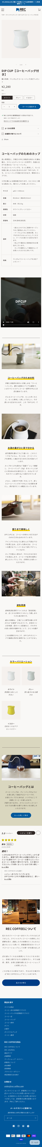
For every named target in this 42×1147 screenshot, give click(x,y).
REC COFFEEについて (12, 1047)
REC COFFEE (23, 1143)
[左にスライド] (16, 64)
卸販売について (9, 1062)
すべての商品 (9, 1007)
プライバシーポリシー (12, 1072)
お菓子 (6, 1029)
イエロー (29, 98)
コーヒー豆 (8, 1016)
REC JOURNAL (9, 1050)
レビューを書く (26, 833)
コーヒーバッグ (9, 1019)
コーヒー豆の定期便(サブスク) (15, 1010)
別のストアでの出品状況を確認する (16, 121)
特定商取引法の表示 (11, 1075)
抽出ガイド (8, 1053)
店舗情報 (7, 1056)
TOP (3, 15)
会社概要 (7, 1065)
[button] (2, 9)
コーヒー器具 (9, 1035)
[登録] (35, 1117)
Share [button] (6, 139)
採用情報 (7, 1068)
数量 (3, 102)
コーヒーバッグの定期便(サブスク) (16, 1013)
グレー (18, 98)
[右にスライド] (25, 64)
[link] (11, 676)
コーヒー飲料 (9, 1023)
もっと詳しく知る (21, 815)
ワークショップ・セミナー (13, 1059)
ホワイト (7, 98)
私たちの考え (21, 983)
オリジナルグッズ (11, 15)
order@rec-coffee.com (14, 1086)
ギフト (6, 1026)
